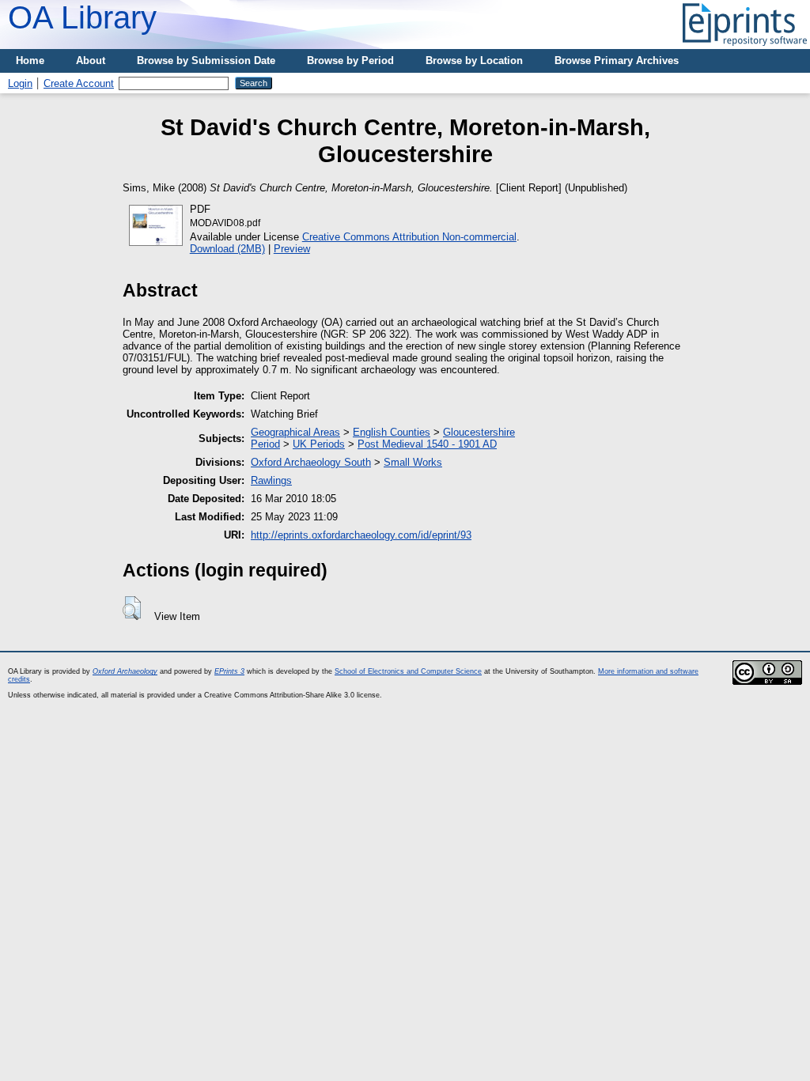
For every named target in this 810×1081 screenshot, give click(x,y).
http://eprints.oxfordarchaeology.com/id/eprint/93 (361, 535)
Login (20, 83)
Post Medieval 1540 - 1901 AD (427, 444)
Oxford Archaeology (125, 671)
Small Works (413, 462)
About (90, 60)
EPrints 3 (229, 671)
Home (30, 60)
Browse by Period (350, 60)
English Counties (391, 432)
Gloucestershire (479, 432)
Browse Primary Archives (617, 60)
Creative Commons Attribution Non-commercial (409, 237)
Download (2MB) (227, 249)
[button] (132, 608)
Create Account (79, 83)
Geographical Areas (295, 432)
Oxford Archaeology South (311, 462)
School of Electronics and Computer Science (408, 671)
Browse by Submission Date (206, 60)
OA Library (82, 17)
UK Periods (319, 444)
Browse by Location (474, 60)
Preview (292, 249)
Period (265, 444)
